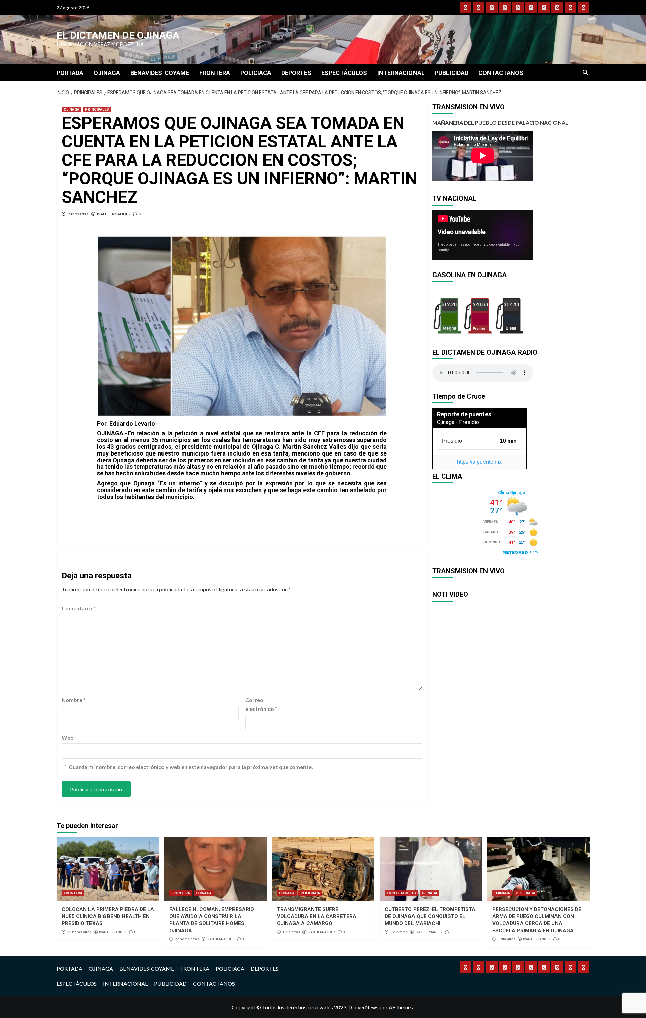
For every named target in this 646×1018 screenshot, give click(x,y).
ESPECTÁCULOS (344, 72)
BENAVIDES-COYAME (159, 72)
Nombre (74, 700)
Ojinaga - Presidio (458, 422)
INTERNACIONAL (401, 72)
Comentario (78, 608)
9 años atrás (78, 213)
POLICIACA (255, 72)
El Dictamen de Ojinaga (118, 35)
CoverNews (365, 1007)
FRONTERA (214, 72)
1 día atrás (291, 932)
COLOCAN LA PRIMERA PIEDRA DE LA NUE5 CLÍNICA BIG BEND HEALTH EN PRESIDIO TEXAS (108, 916)
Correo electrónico (261, 704)
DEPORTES (296, 72)
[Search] (585, 72)
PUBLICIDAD (451, 72)
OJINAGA (107, 72)
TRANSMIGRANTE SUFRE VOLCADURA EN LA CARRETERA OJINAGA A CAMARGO (316, 916)
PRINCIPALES (97, 109)
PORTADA (70, 72)
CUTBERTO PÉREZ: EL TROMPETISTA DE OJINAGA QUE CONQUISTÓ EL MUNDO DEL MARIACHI (430, 916)
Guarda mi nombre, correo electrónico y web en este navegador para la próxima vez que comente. (191, 767)
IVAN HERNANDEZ (114, 213)
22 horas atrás (79, 932)
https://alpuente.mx (479, 462)
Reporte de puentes (464, 414)
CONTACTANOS (501, 72)
